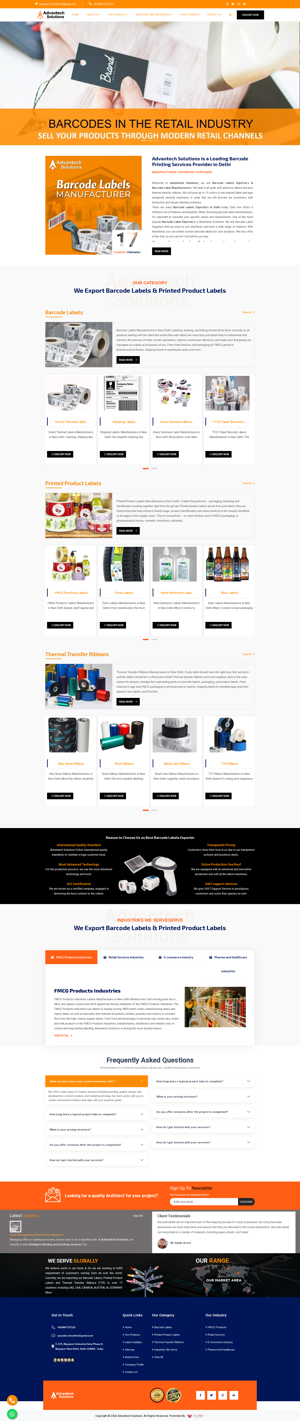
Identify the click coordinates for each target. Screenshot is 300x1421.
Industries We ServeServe (153, 14)
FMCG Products (216, 1327)
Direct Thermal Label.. (71, 422)
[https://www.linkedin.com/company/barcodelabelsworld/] (244, 4)
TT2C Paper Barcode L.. (229, 422)
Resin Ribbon (124, 763)
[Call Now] (12, 1400)
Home (75, 14)
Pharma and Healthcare (221, 1349)
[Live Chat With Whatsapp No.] (12, 1414)
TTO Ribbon (229, 763)
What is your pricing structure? (70, 1129)
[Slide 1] (143, 140)
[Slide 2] (150, 140)
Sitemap (129, 1349)
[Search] (230, 14)
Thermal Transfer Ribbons (168, 1342)
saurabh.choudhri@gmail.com (57, 4)
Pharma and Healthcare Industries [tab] (230, 964)
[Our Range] (223, 1280)
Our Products (117, 14)
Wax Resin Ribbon (71, 763)
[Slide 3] (156, 140)
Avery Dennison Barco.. (176, 422)
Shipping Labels (123, 422)
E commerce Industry (220, 1342)
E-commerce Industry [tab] (178, 957)
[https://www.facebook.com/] (227, 4)
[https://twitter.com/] (232, 4)
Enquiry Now (62, 454)
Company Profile (134, 1364)
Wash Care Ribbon (177, 763)
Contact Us (214, 14)
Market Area (131, 1357)
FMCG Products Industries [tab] (73, 957)
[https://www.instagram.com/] (239, 4)
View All (247, 312)
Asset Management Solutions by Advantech (36, 1234)
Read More (161, 251)
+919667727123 (103, 4)
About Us (92, 14)
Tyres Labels (124, 592)
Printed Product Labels (166, 1334)
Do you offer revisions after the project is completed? (85, 1144)
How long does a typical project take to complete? (83, 1114)
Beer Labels (229, 592)
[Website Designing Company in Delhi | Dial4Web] (196, 1416)
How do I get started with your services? (76, 1160)
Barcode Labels (162, 1327)
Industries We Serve (165, 1349)
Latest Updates (189, 14)
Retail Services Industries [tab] (126, 957)
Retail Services (216, 1334)
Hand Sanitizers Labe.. (177, 592)
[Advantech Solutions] (50, 14)
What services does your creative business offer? (82, 1081)
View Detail (61, 1035)
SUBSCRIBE (246, 1201)
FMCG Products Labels (71, 592)
